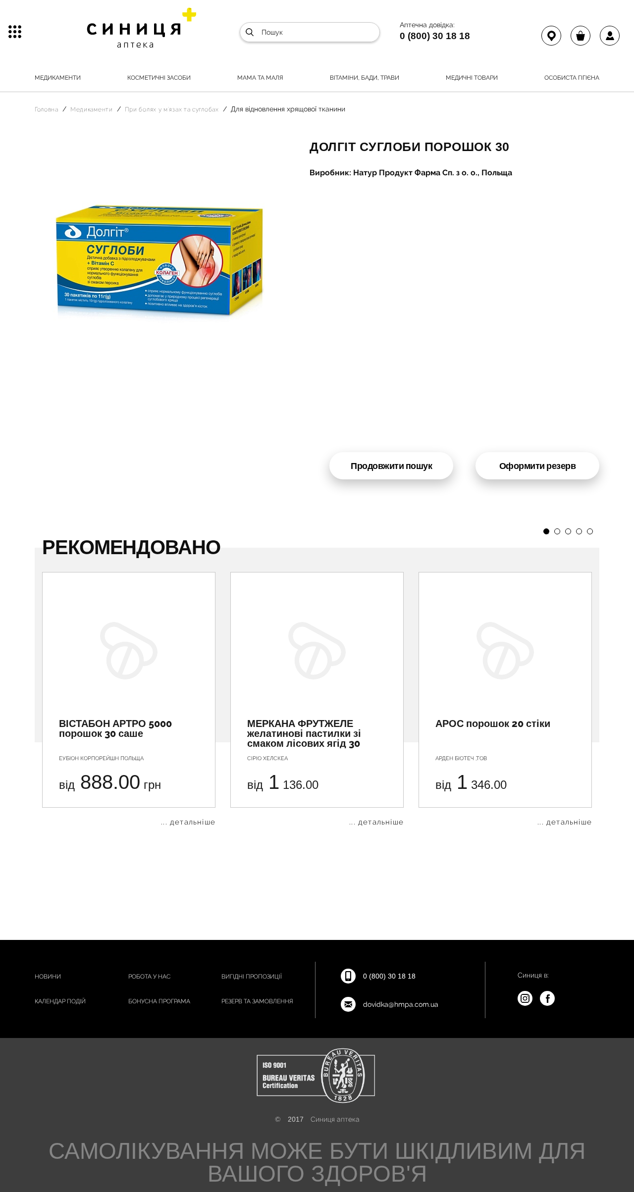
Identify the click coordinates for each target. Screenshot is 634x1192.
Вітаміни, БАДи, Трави (364, 77)
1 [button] (546, 531)
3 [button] (568, 531)
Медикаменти (58, 77)
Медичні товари (472, 77)
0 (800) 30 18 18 (435, 36)
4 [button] (579, 531)
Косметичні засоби (159, 77)
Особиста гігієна (571, 77)
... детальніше (188, 822)
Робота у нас (149, 977)
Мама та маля (260, 77)
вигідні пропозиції (251, 977)
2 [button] (557, 531)
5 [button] (590, 531)
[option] (128, 699)
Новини (48, 977)
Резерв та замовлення (257, 1001)
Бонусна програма (159, 1001)
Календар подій (60, 1001)
